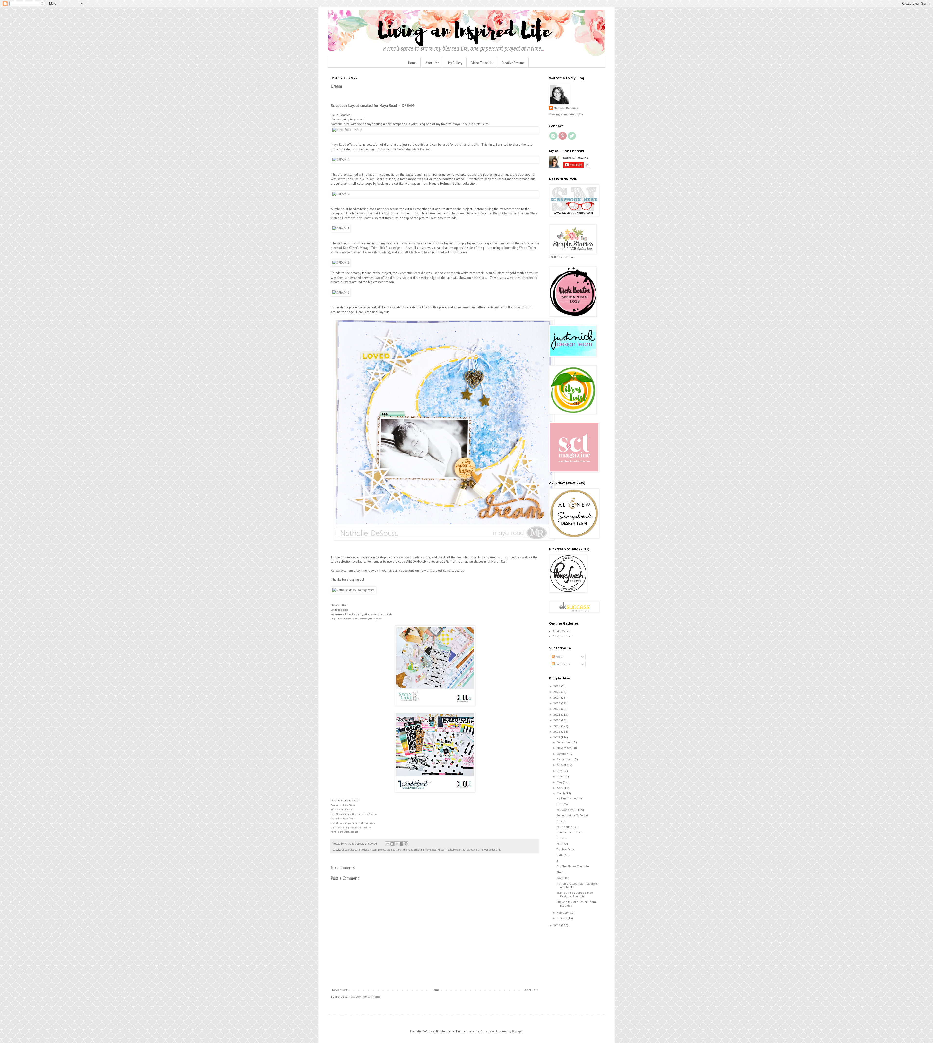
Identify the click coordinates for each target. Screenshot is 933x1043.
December (564, 742)
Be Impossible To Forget (572, 815)
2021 (557, 714)
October (562, 753)
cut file (359, 849)
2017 (557, 737)
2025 (557, 692)
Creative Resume (513, 62)
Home (412, 62)
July (559, 770)
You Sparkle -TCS (567, 827)
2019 (557, 726)
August (562, 765)
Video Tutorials (482, 62)
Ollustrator (487, 1031)
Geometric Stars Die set (413, 149)
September (564, 759)
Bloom (560, 872)
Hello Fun (562, 855)
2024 (557, 697)
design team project (374, 849)
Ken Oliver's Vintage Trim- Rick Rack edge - (372, 248)
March (561, 793)
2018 (557, 731)
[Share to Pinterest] (406, 843)
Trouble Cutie (565, 849)
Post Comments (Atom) (364, 996)
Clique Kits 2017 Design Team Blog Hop (576, 903)
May (560, 782)
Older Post (531, 990)
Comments (562, 664)
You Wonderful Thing (570, 810)
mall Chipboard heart (416, 252)
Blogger (517, 1031)
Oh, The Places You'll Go (572, 866)
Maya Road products (467, 124)
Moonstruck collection (465, 849)
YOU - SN (562, 844)
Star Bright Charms (500, 213)
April (560, 787)
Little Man (563, 804)
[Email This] (387, 843)
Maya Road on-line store (412, 557)
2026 (557, 686)
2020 (557, 720)
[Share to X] (396, 843)
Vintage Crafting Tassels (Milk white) (365, 252)
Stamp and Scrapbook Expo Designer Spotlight (574, 894)
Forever (561, 838)
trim (480, 849)
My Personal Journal (569, 798)
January (562, 918)
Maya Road (339, 145)
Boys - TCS (563, 878)
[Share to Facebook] (401, 843)
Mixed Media (445, 849)
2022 (557, 709)
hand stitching (416, 849)
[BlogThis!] (392, 843)
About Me (432, 62)
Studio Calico (561, 631)
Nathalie (337, 124)
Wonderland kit (492, 849)
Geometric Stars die (411, 273)
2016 (557, 925)
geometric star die (397, 849)
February (563, 912)
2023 (557, 703)
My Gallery (455, 62)
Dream (560, 821)
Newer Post (339, 990)
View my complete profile (566, 114)
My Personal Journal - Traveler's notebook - (577, 885)
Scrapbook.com (563, 636)
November (564, 748)
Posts (559, 656)
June (560, 776)
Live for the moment (569, 832)
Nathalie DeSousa (566, 108)
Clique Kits (337, 618)
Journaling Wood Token (520, 248)
